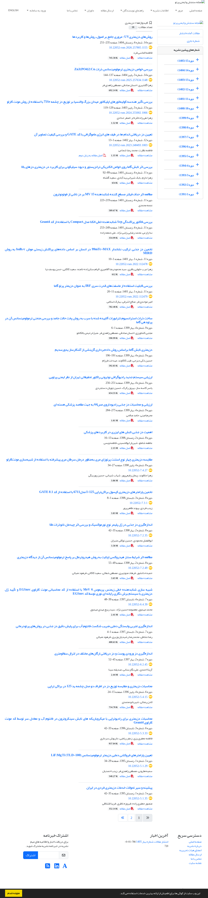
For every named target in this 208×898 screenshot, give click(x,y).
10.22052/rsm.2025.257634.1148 (128, 80)
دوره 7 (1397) (186, 137)
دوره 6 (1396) (186, 146)
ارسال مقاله (107, 10)
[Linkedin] (56, 867)
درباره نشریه (194, 846)
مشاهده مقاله (145, 57)
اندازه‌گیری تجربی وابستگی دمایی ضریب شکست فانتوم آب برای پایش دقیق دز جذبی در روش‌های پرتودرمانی (84, 626)
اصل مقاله (120, 57)
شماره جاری (193, 41)
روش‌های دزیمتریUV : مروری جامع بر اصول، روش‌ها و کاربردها (112, 37)
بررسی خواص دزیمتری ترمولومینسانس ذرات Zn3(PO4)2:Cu (113, 69)
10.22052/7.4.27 (137, 470)
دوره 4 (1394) (186, 165)
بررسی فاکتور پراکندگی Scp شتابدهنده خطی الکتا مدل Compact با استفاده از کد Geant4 (96, 222)
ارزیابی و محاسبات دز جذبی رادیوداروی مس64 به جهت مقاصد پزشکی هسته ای (103, 404)
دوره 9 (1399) (186, 118)
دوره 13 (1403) (186, 80)
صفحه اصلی (196, 10)
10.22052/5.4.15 (137, 697)
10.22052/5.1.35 (137, 798)
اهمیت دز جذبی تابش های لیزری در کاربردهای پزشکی (118, 432)
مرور (180, 10)
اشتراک (30, 855)
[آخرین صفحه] (122, 818)
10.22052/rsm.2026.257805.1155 (128, 47)
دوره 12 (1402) (186, 89)
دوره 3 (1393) (186, 175)
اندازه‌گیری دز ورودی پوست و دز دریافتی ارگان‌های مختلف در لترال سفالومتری (103, 653)
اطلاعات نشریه (160, 10)
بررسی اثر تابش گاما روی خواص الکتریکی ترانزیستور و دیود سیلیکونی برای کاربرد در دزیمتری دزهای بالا (86, 167)
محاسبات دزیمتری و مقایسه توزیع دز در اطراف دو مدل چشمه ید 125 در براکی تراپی (100, 686)
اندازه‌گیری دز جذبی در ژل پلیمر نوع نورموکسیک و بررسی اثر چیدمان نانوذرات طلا (101, 525)
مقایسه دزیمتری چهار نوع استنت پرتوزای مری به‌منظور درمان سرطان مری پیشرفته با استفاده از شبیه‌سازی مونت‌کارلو (79, 459)
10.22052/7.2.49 (137, 568)
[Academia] (65, 867)
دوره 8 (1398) (186, 127)
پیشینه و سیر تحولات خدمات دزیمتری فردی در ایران (119, 788)
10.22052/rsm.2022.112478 (131, 264)
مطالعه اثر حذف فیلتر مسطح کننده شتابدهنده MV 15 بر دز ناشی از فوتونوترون (102, 194)
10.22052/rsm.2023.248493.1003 (128, 145)
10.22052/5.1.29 (137, 766)
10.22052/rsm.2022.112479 (131, 296)
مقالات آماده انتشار (189, 33)
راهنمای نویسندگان (133, 10)
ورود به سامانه (37, 10)
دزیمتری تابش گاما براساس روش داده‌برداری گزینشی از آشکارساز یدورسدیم (103, 350)
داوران (90, 10)
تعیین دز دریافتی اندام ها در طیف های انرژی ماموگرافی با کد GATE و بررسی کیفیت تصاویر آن (93, 134)
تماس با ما (72, 10)
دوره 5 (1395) (186, 156)
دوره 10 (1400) (186, 108)
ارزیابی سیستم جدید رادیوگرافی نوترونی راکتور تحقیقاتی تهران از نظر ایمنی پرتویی (100, 377)
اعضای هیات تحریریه (190, 850)
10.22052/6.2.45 (137, 664)
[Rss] (47, 867)
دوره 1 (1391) (186, 194)
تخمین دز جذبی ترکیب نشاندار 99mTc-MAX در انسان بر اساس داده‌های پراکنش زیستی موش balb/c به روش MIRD (78, 251)
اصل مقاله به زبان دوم (91, 155)
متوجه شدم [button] (14, 893)
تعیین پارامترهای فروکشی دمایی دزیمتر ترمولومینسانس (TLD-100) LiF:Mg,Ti (101, 755)
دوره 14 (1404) (186, 70)
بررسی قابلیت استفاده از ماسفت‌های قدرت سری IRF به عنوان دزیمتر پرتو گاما (103, 286)
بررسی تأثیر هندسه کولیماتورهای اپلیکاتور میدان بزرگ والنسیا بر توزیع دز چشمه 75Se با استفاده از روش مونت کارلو (79, 102)
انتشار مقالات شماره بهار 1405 (152, 841)
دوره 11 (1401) (186, 99)
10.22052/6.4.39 (137, 604)
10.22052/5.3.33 (137, 733)
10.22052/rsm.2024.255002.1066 (128, 112)
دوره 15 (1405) (186, 61)
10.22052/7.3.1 (138, 503)
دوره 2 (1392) (186, 185)
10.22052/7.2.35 (137, 535)
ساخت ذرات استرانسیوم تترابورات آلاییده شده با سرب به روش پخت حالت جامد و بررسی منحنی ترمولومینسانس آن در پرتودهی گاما (78, 320)
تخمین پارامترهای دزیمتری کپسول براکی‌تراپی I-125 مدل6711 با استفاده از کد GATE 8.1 (95, 492)
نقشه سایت (195, 863)
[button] (118, 893)
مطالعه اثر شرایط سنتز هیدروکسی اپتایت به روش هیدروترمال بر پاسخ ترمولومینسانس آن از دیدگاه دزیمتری (84, 557)
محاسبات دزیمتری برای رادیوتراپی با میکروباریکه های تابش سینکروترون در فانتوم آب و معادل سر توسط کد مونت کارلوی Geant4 (78, 721)
